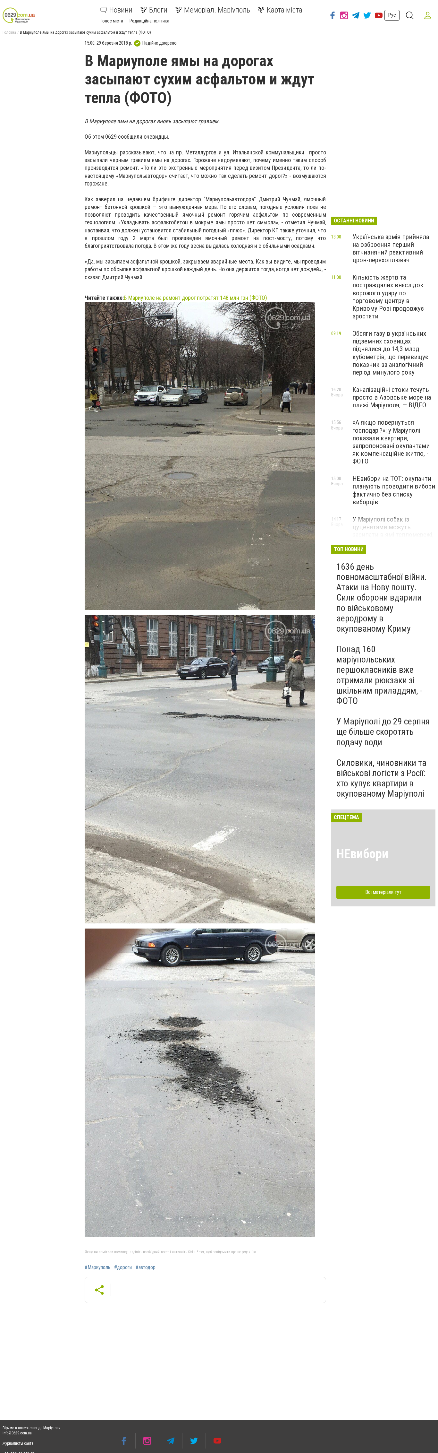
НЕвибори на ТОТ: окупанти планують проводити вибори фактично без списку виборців (393, 490)
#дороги (123, 1267)
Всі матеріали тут (383, 892)
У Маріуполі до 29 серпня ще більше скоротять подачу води (383, 731)
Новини (120, 10)
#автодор (146, 1267)
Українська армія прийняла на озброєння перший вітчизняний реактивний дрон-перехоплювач (390, 248)
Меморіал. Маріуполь (217, 10)
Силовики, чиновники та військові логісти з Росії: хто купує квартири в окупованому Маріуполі (381, 778)
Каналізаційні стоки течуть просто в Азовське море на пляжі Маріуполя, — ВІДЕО (391, 397)
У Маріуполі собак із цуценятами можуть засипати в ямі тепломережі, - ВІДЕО (393, 530)
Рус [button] (392, 15)
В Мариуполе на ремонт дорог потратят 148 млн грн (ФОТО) (195, 297)
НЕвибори (362, 853)
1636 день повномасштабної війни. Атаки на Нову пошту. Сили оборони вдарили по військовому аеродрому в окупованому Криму (381, 597)
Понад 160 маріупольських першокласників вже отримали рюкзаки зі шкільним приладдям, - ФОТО (379, 675)
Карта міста (284, 10)
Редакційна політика (149, 20)
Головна (9, 32)
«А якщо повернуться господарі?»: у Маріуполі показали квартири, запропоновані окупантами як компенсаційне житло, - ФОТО (391, 442)
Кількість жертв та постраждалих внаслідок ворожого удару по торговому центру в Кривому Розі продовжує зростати (388, 296)
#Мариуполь (97, 1267)
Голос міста (112, 20)
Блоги (158, 10)
